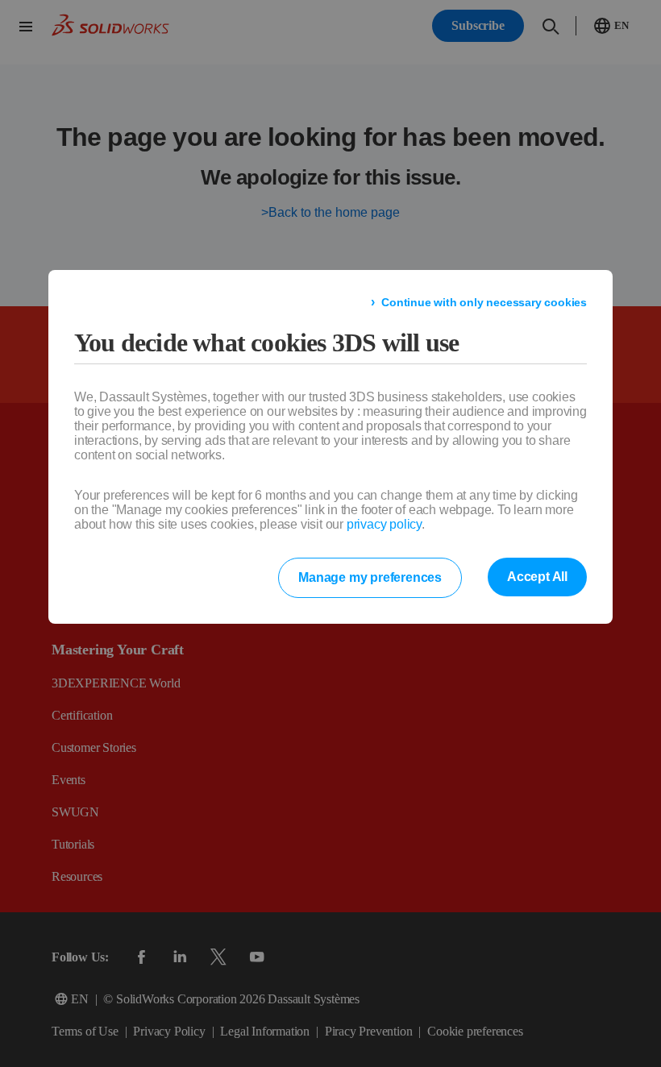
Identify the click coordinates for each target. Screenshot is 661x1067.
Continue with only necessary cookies (493, 303)
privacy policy (380, 525)
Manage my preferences (378, 578)
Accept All (538, 577)
